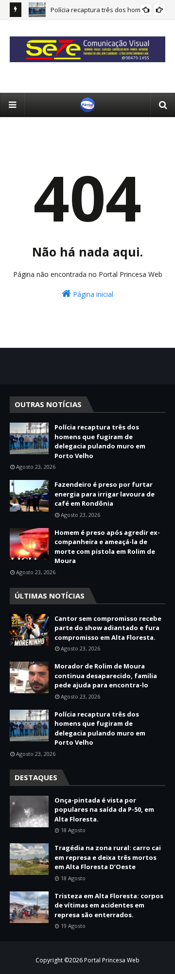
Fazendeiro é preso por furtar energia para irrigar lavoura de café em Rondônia (104, 494)
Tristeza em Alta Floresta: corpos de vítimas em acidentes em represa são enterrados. (108, 905)
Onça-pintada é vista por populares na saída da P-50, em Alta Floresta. (104, 809)
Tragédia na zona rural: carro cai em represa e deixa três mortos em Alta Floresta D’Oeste (107, 857)
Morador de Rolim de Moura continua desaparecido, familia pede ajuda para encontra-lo (105, 675)
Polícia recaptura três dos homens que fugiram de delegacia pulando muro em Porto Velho (99, 441)
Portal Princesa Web (112, 960)
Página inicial (92, 294)
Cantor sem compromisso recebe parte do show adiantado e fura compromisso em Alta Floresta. (107, 628)
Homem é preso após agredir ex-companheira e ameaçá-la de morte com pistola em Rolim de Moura (107, 546)
